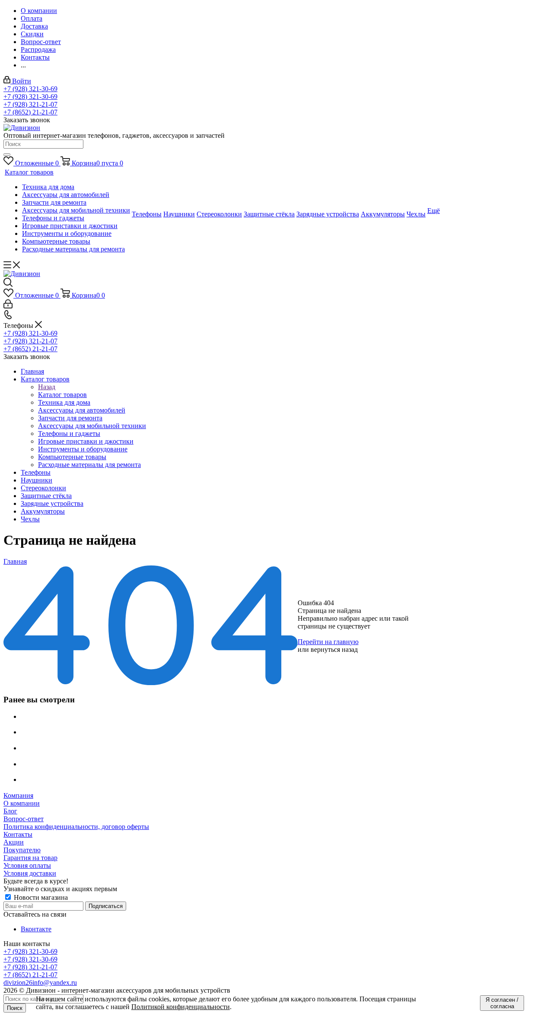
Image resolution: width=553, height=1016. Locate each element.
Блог (10, 811)
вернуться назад (334, 649)
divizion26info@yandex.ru (40, 982)
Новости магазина (40, 897)
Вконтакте (36, 929)
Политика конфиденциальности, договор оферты (76, 826)
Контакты (17, 834)
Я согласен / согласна (502, 1003)
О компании (21, 803)
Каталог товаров (62, 394)
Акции (13, 842)
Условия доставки (29, 873)
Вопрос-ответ (23, 818)
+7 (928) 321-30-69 (30, 88)
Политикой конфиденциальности (180, 1006)
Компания (18, 795)
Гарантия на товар (30, 857)
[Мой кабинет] (8, 306)
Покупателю (22, 850)
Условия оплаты (27, 865)
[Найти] (6, 154)
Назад (46, 387)
